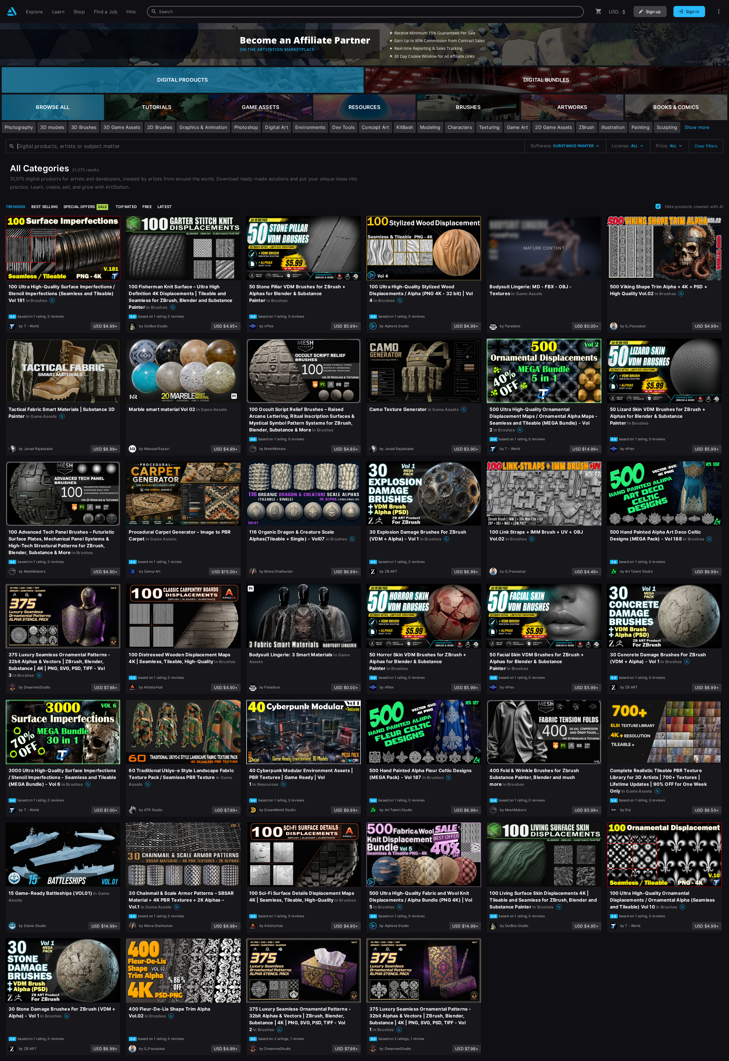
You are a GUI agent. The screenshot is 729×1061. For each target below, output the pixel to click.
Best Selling (44, 206)
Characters (460, 127)
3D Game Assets (121, 127)
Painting (641, 127)
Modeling (430, 127)
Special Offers (85, 206)
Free (147, 206)
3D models (52, 127)
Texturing (489, 127)
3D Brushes (83, 127)
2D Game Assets (553, 127)
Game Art (517, 127)
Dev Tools (343, 127)
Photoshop (246, 127)
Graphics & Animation (203, 127)
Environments (310, 127)
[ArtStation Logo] (12, 11)
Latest (164, 206)
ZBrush (586, 127)
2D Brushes (159, 127)
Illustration (613, 127)
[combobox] (365, 11)
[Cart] (598, 11)
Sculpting (667, 127)
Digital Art (276, 127)
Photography (19, 127)
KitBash (404, 127)
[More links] (718, 11)
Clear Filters (706, 145)
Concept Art (375, 127)
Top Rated (126, 206)
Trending (16, 206)
